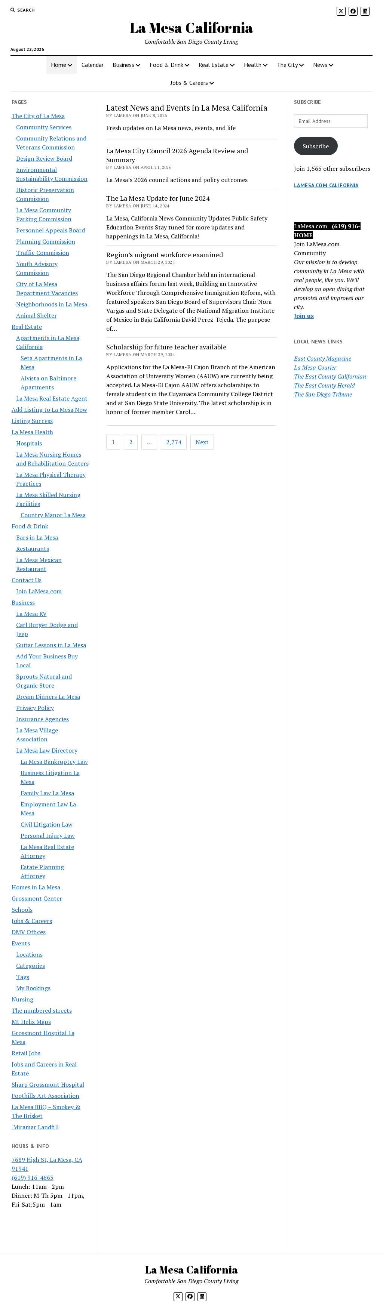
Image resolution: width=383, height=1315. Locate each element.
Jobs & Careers (189, 82)
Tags (22, 977)
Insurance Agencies (42, 719)
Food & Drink (166, 64)
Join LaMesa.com (39, 591)
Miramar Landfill (35, 1127)
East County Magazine (322, 358)
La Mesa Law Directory (46, 750)
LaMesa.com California (326, 185)
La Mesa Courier (315, 367)
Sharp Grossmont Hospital (48, 1084)
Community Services (43, 127)
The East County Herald (324, 385)
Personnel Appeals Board (50, 230)
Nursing (22, 999)
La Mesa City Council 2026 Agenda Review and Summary (177, 155)
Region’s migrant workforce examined (164, 254)
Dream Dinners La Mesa (48, 696)
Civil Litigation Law (47, 824)
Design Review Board (44, 158)
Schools (22, 909)
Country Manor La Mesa (53, 515)
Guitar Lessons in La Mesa (51, 645)
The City (287, 64)
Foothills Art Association (45, 1096)
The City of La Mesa (38, 116)
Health (252, 64)
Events (21, 943)
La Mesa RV (31, 613)
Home (58, 64)
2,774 (173, 442)
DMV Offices (29, 932)
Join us (304, 316)
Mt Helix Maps (31, 1022)
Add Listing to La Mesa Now (49, 409)
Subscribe (316, 146)
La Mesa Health (32, 432)
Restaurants (32, 548)
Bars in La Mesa (37, 537)
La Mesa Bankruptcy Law (54, 761)
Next (202, 442)
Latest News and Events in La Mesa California (186, 107)
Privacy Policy (35, 708)
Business (123, 64)
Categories (30, 965)
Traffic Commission (42, 253)
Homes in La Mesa (36, 887)
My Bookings (33, 988)
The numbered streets (42, 1010)
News (320, 64)
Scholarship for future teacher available (166, 346)
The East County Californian (330, 376)
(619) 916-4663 (32, 1177)
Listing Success (32, 421)
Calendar (93, 64)
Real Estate (214, 64)
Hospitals (29, 443)
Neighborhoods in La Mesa (51, 304)
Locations (29, 954)
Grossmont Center (37, 898)
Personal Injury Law (48, 835)
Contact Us (27, 580)
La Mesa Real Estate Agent (52, 398)
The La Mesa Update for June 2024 (158, 198)
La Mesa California (191, 27)
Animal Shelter (36, 315)
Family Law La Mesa (47, 793)
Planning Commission (45, 241)
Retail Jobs (26, 1053)
